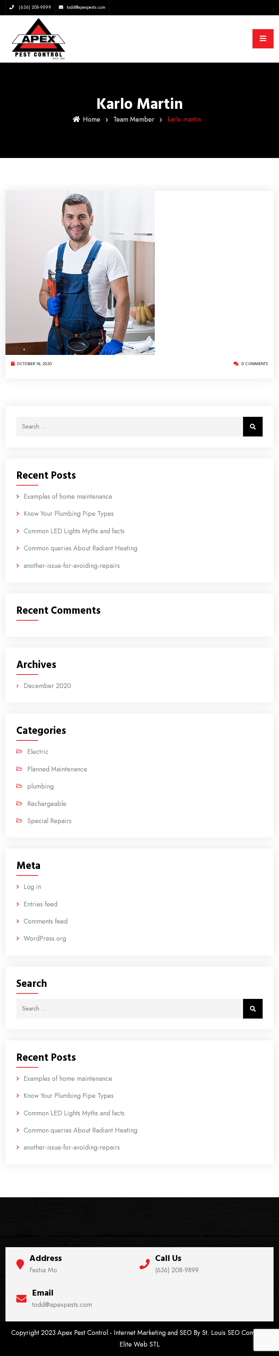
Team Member (133, 119)
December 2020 (47, 686)
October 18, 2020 (34, 364)
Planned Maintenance (57, 769)
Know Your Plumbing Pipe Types (69, 513)
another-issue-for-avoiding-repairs (72, 565)
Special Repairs (49, 821)
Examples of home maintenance (68, 496)
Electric (38, 751)
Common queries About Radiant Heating (80, 548)
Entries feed (40, 904)
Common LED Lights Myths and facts (74, 531)
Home (91, 119)
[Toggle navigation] (263, 38)
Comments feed (46, 921)
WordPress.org (45, 938)
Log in (32, 887)
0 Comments (254, 364)
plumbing (40, 786)
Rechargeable (46, 804)
